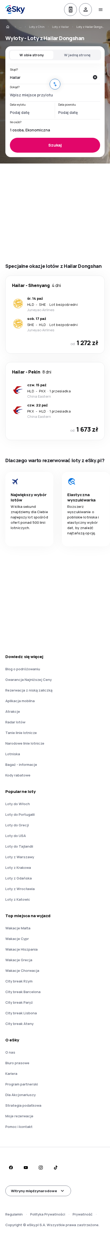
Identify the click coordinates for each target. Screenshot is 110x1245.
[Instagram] (40, 1167)
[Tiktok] (55, 1167)
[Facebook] (10, 1167)
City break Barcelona (23, 991)
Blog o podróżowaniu (22, 669)
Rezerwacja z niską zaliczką (28, 690)
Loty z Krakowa (18, 867)
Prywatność (82, 1214)
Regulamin (14, 1214)
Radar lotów (15, 722)
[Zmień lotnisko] (55, 84)
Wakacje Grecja (18, 960)
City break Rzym (19, 981)
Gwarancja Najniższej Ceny (28, 679)
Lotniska (12, 754)
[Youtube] (25, 1167)
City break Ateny (19, 1023)
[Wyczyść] (94, 77)
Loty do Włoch (17, 803)
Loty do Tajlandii (19, 846)
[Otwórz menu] (100, 9)
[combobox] (49, 77)
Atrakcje (12, 711)
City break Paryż (19, 1002)
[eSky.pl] (11, 26)
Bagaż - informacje (21, 764)
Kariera (11, 1073)
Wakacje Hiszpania (21, 949)
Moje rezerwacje (19, 1116)
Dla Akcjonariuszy (20, 1094)
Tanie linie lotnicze (21, 732)
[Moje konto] (85, 9)
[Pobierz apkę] (70, 9)
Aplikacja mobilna (20, 700)
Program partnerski (21, 1084)
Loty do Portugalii (20, 814)
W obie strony (31, 55)
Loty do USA (15, 835)
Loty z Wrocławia (20, 888)
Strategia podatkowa (23, 1105)
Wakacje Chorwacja (22, 970)
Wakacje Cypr (17, 938)
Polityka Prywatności (47, 1214)
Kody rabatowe (17, 775)
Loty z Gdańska (18, 878)
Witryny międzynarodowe (34, 1190)
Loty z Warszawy (19, 857)
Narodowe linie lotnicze (24, 743)
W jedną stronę (77, 55)
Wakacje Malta (17, 928)
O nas (10, 1052)
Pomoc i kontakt (19, 1126)
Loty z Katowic (17, 899)
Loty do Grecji (17, 825)
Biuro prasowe (17, 1063)
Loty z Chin (37, 27)
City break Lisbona (21, 1013)
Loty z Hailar (60, 27)
